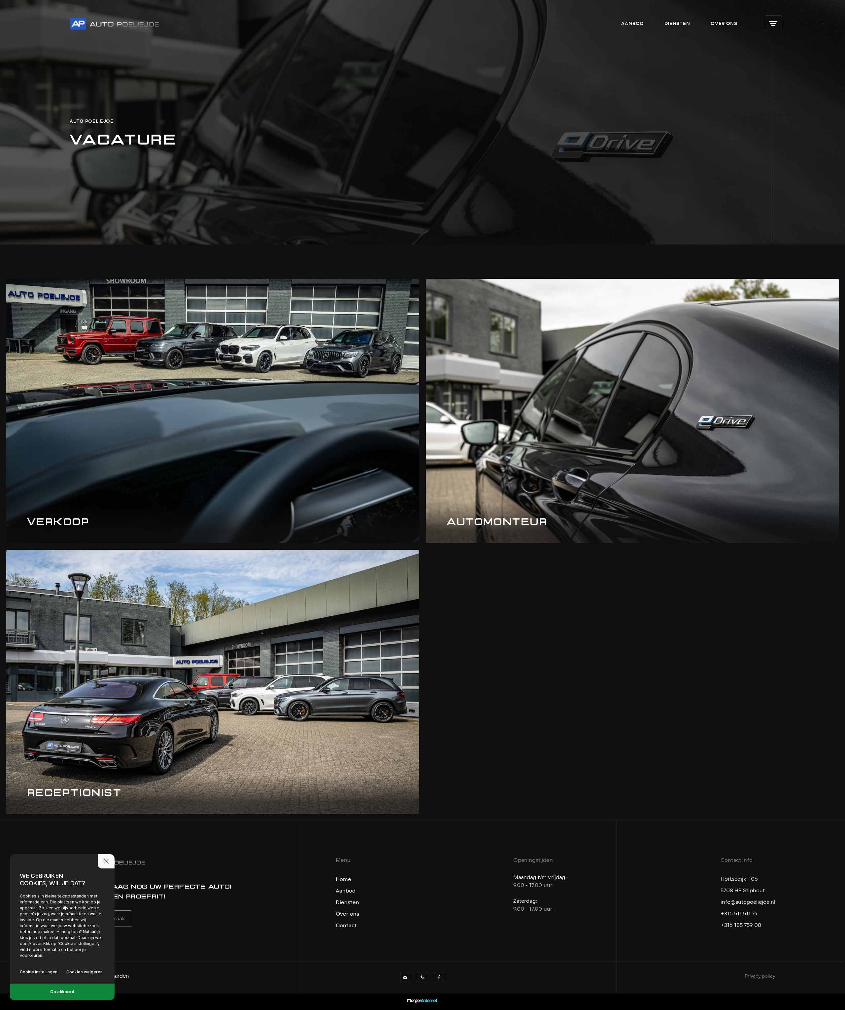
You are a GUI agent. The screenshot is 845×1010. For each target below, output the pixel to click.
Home (343, 879)
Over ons (724, 23)
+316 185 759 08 (741, 925)
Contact (346, 925)
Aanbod (632, 23)
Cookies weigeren (84, 971)
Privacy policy (760, 976)
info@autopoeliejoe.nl (748, 902)
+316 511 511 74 (739, 914)
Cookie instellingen (38, 971)
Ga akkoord (62, 991)
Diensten (677, 23)
